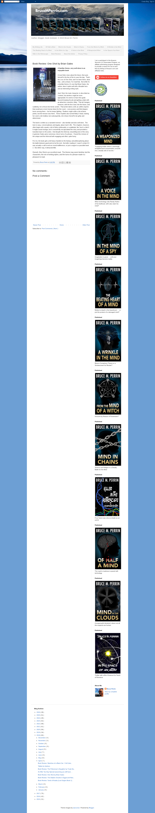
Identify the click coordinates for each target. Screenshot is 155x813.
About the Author (69, 54)
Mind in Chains (79, 47)
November (42, 740)
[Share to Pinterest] (70, 162)
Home (62, 225)
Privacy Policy (82, 54)
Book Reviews (56, 54)
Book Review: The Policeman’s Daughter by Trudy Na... (56, 769)
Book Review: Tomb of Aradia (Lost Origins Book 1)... (55, 780)
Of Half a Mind (50, 47)
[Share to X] (65, 162)
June (40, 755)
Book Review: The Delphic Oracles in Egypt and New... (56, 777)
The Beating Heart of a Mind (42, 50)
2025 (38, 715)
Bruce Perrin (111, 689)
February (41, 787)
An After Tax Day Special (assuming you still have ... (55, 772)
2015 (38, 799)
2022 (38, 724)
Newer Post (37, 225)
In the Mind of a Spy (61, 50)
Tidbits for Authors (44, 766)
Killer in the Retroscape (40, 54)
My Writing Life (37, 47)
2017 (38, 793)
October (41, 743)
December (42, 738)
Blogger (91, 808)
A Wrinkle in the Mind (114, 47)
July (39, 752)
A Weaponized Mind (93, 50)
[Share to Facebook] (67, 162)
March (40, 784)
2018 (38, 735)
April (40, 761)
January (41, 790)
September (42, 746)
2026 (38, 712)
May (40, 758)
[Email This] (60, 162)
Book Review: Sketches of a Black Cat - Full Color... (55, 763)
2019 (38, 732)
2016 (38, 796)
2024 (38, 718)
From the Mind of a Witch (95, 47)
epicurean (76, 808)
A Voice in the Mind (77, 50)
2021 (38, 726)
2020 (38, 729)
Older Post (86, 225)
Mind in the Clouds (64, 47)
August (40, 749)
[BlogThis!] (62, 162)
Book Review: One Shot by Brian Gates (51, 775)
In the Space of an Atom (112, 50)
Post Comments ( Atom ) (50, 228)
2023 (38, 721)
